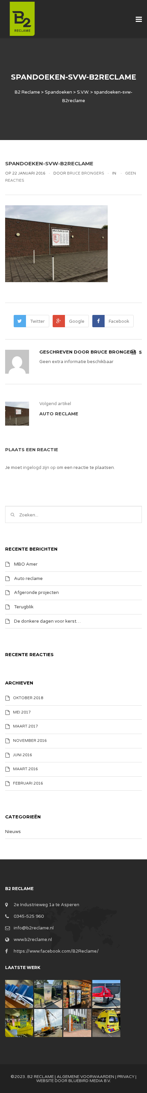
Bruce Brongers (113, 352)
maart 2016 (25, 769)
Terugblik (24, 607)
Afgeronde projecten (36, 592)
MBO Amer (26, 564)
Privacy (125, 1076)
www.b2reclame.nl (33, 939)
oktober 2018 (28, 698)
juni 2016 (22, 755)
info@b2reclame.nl (34, 928)
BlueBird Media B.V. (89, 1080)
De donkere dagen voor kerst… (47, 621)
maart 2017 (25, 726)
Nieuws (13, 831)
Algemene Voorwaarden (85, 1076)
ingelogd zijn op (39, 467)
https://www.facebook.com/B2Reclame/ (56, 951)
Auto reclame (28, 578)
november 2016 (30, 740)
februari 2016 (28, 783)
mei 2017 (22, 712)
